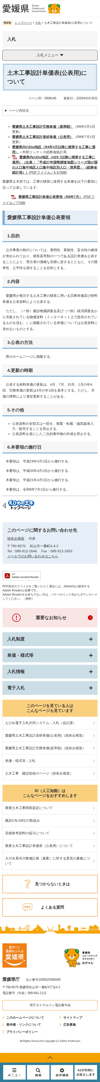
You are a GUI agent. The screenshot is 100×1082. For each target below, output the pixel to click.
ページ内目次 (19, 110)
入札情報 (16, 671)
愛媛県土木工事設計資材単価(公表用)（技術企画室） (45, 735)
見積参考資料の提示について (27, 833)
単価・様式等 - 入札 (20, 761)
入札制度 (16, 639)
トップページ (23, 23)
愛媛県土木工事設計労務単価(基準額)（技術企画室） (45, 748)
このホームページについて (25, 1017)
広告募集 (69, 1024)
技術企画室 (15, 538)
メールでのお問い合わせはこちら (32, 556)
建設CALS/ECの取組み (22, 820)
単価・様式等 (20, 655)
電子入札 (16, 687)
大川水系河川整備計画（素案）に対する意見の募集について (47, 860)
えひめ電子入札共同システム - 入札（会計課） (40, 723)
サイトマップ (72, 1017)
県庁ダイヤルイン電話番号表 (50, 1005)
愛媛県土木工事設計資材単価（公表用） (42, 137)
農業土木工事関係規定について (29, 808)
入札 (38, 23)
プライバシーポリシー (22, 1032)
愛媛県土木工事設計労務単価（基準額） (42, 126)
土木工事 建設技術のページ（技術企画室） (39, 773)
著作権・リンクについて (23, 1024)
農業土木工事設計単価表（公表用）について (39, 846)
